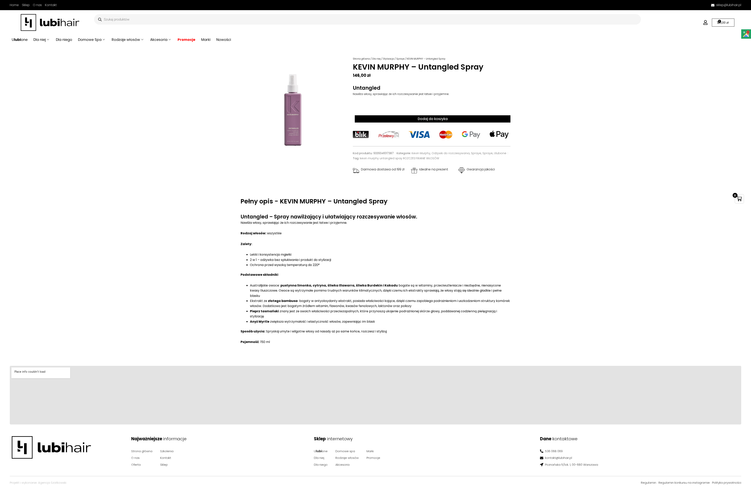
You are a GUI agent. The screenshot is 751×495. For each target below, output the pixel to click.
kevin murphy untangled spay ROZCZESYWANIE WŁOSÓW (399, 158)
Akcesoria (158, 39)
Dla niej (39, 39)
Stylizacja (388, 58)
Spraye (400, 58)
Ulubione (500, 153)
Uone (20, 39)
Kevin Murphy (421, 153)
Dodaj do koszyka (433, 118)
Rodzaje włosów (126, 39)
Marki (205, 39)
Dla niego (64, 39)
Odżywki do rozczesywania (451, 153)
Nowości (223, 39)
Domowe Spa (90, 39)
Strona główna (361, 58)
